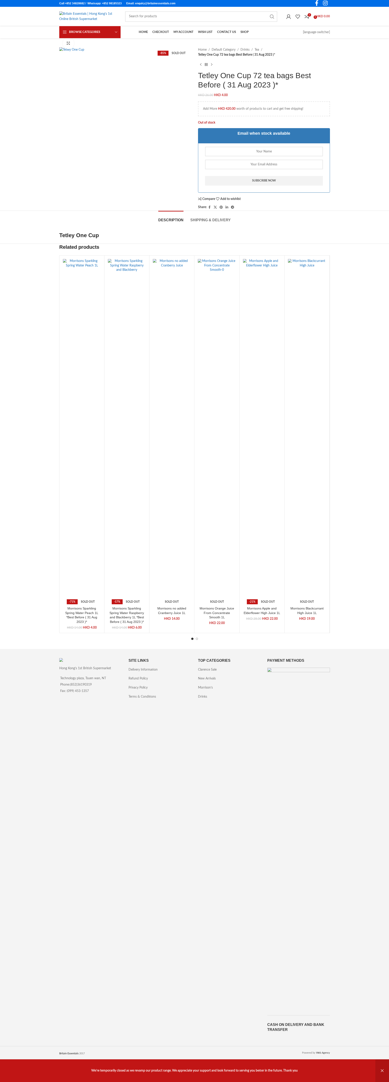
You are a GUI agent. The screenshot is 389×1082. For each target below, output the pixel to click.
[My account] (288, 16)
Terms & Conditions (142, 696)
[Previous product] (200, 64)
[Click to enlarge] (68, 43)
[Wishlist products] (297, 16)
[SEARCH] (272, 16)
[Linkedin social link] (227, 207)
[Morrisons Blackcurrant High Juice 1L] (307, 429)
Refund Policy (138, 678)
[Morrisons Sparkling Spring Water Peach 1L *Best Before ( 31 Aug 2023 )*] (82, 429)
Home (202, 49)
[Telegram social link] (232, 207)
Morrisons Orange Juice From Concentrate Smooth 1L (217, 613)
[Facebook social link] (209, 207)
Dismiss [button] (382, 1071)
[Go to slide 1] (192, 639)
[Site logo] (87, 16)
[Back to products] (206, 64)
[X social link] (215, 207)
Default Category (223, 49)
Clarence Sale (207, 669)
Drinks (245, 49)
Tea (257, 49)
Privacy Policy (138, 687)
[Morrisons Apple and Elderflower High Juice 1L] (262, 429)
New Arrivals (207, 678)
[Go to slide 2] (197, 639)
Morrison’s (205, 687)
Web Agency (323, 1053)
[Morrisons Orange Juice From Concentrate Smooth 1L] (217, 429)
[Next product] (211, 64)
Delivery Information (143, 669)
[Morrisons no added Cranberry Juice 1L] (172, 429)
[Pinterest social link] (221, 207)
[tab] (170, 218)
